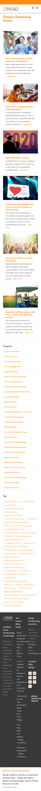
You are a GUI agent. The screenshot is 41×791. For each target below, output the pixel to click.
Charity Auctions (11, 356)
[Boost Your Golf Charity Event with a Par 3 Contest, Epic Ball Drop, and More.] (20, 296)
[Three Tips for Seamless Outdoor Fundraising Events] (20, 92)
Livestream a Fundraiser (14, 422)
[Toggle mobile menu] (37, 8)
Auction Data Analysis (11, 501)
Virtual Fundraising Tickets (12, 605)
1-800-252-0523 (32, 644)
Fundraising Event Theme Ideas (16, 392)
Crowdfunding (31, 519)
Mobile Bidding (10, 427)
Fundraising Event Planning (12, 543)
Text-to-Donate (18, 602)
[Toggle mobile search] (33, 8)
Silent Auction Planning (13, 462)
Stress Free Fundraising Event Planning (16, 598)
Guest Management (10, 553)
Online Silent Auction (10, 571)
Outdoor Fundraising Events (15, 442)
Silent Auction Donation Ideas (24, 585)
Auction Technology (10, 505)
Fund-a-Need (8, 536)
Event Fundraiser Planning (24, 526)
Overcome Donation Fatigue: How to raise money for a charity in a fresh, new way (20, 207)
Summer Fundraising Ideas (15, 477)
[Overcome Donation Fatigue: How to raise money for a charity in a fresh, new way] (20, 188)
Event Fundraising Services (15, 377)
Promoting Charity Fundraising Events (16, 574)
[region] (20, 779)
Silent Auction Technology (14, 467)
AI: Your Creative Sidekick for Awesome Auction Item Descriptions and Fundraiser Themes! (20, 676)
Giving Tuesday (10, 402)
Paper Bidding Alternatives (15, 447)
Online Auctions (10, 437)
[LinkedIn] (30, 682)
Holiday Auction (10, 407)
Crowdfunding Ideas (12, 361)
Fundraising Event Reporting (15, 387)
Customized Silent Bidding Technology (16, 522)
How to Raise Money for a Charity (17, 412)
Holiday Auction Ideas (11, 557)
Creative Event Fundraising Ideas (14, 519)
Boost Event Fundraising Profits (14, 508)
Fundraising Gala (9, 546)
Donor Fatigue (8, 526)
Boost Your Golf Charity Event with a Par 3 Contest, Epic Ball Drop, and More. (20, 315)
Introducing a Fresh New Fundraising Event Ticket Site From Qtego (20, 708)
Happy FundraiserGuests (27, 553)
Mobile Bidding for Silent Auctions (14, 567)
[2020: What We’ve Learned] (20, 141)
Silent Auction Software (29, 595)
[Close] (39, 769)
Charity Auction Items (10, 512)
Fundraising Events (12, 397)
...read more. (11, 76)
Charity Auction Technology (12, 515)
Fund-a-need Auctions (13, 382)
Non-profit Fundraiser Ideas (15, 432)
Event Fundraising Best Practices (14, 529)
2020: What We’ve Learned (17, 158)
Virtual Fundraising (11, 487)
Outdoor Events (24, 571)
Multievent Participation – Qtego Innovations (20, 752)
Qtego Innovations (11, 457)
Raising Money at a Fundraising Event (15, 581)
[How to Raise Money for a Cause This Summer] (20, 244)
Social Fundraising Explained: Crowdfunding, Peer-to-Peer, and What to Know (20, 645)
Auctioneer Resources (27, 501)
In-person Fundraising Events (13, 560)
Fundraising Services (10, 550)
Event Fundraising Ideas (28, 533)
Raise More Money (10, 578)
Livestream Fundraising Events (13, 564)
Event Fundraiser (11, 372)
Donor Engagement (12, 367)
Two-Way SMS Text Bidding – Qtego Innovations (20, 734)
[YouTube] (34, 673)
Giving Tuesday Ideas (26, 550)
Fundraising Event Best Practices (14, 540)
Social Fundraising (11, 472)
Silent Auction (8, 585)
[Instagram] (30, 677)
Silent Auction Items (25, 588)
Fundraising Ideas (22, 546)
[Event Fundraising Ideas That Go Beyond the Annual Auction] (20, 42)
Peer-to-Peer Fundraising (14, 452)
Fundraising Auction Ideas (23, 536)
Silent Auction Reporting (11, 595)
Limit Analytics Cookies (9, 787)
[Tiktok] (34, 677)
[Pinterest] (34, 682)
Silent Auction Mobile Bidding (13, 592)
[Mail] (30, 686)
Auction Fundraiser (12, 351)
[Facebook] (30, 673)
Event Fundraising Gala (11, 533)
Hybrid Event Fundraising (14, 417)
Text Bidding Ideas (11, 482)
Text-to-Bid (7, 602)
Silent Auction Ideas (10, 588)
